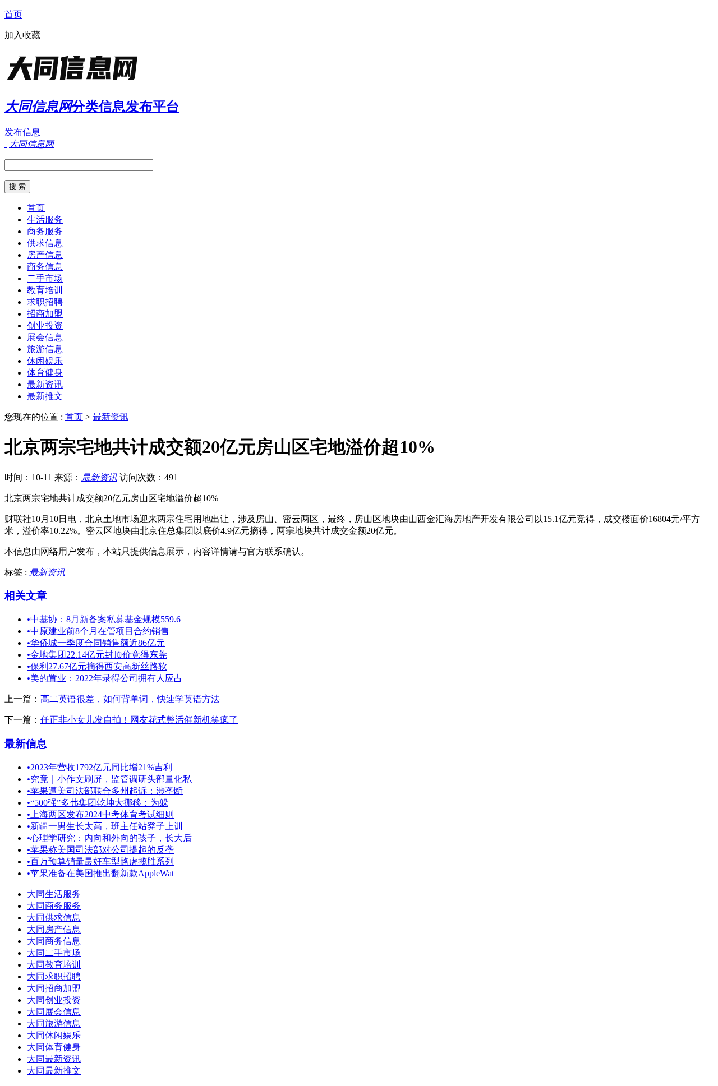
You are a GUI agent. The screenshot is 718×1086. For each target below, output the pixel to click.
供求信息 (45, 243)
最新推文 (45, 396)
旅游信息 (45, 349)
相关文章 (25, 596)
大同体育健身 (54, 1047)
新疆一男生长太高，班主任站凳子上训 (105, 826)
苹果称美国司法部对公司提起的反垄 (100, 849)
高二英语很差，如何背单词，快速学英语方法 (130, 699)
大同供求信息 (54, 917)
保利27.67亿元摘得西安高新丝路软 (97, 666)
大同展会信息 (54, 1011)
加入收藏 (22, 35)
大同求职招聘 (54, 976)
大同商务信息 (54, 941)
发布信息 (22, 132)
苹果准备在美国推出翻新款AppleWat (100, 873)
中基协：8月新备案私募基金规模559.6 (104, 619)
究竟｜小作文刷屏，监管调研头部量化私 (109, 779)
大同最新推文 (54, 1070)
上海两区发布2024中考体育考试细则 (100, 814)
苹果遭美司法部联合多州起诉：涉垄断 (105, 791)
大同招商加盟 (54, 988)
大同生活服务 (54, 894)
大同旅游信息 (54, 1023)
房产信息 (45, 255)
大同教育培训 (54, 964)
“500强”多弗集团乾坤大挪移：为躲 (97, 802)
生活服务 (45, 219)
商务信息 (45, 266)
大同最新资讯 (54, 1059)
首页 (13, 14)
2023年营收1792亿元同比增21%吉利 (99, 767)
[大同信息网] (74, 81)
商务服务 (45, 231)
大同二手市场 (54, 953)
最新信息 (25, 744)
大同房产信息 (54, 929)
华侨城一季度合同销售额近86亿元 (96, 643)
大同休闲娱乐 (54, 1035)
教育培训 (45, 290)
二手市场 (45, 278)
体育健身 (45, 372)
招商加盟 (45, 313)
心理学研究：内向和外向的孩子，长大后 (109, 838)
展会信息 (45, 337)
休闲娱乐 (45, 361)
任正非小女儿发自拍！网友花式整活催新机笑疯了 (139, 719)
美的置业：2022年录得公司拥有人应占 (105, 678)
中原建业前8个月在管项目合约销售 (98, 631)
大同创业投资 (54, 1000)
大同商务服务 (54, 906)
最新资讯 (45, 384)
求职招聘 (45, 302)
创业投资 (45, 325)
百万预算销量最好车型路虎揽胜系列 (100, 861)
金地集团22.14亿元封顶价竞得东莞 (97, 654)
